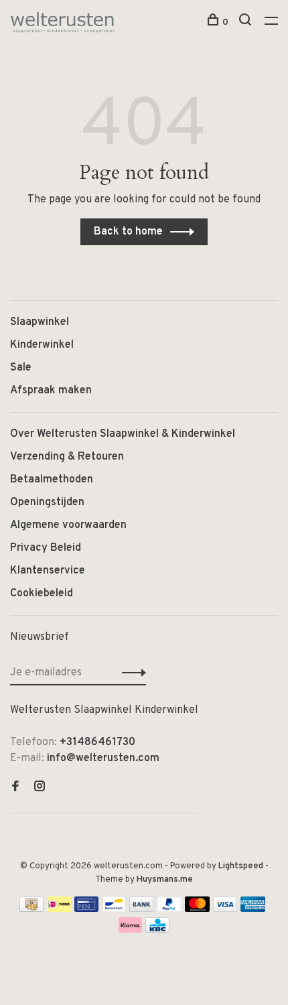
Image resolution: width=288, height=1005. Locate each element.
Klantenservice (47, 571)
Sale (20, 368)
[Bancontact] (114, 909)
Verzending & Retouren (67, 457)
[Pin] (86, 909)
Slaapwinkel (39, 322)
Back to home (128, 232)
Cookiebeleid (41, 593)
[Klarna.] (130, 930)
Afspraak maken (51, 390)
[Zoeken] (247, 22)
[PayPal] (169, 909)
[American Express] (252, 909)
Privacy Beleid (45, 548)
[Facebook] (15, 788)
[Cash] (31, 909)
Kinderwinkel (42, 345)
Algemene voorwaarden (68, 525)
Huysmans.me (165, 879)
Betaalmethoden (51, 479)
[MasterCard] (197, 909)
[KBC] (157, 930)
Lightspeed (240, 866)
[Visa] (225, 909)
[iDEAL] (59, 909)
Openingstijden (47, 502)
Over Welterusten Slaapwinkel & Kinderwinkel (122, 434)
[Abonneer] (130, 672)
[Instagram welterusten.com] (39, 788)
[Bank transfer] (141, 909)
